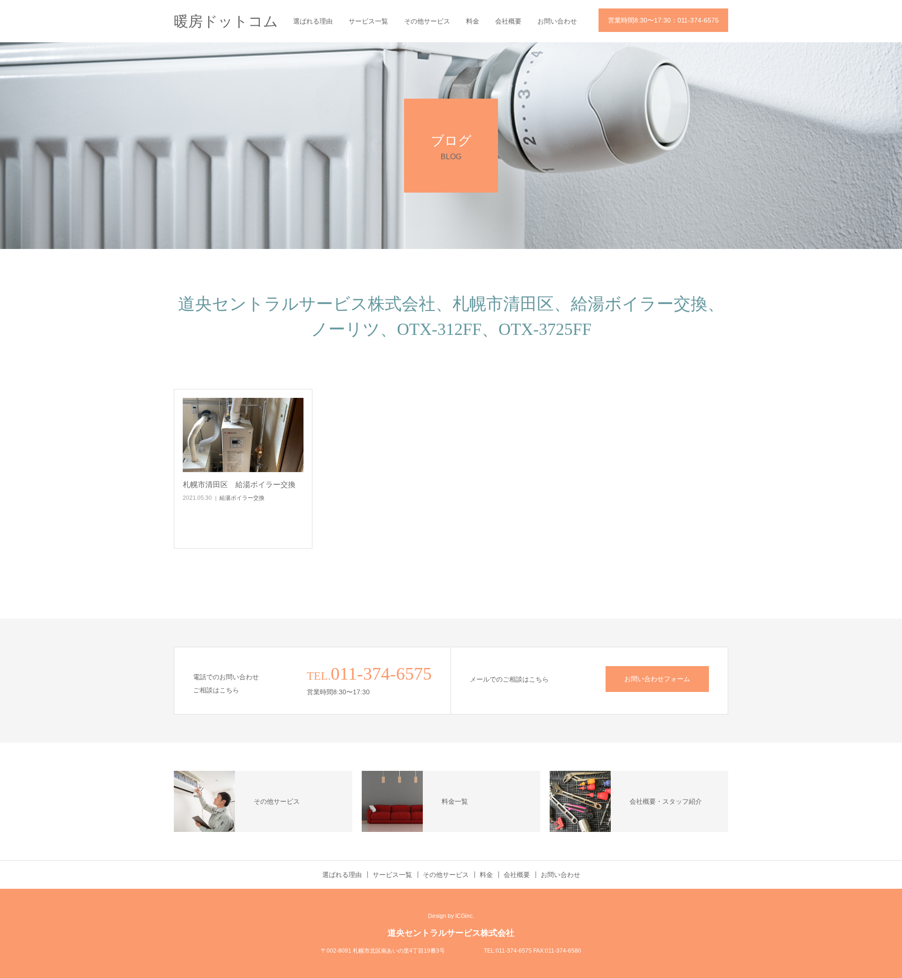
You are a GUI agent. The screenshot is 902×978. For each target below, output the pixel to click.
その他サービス (427, 21)
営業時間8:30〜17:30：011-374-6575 (663, 20)
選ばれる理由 (313, 21)
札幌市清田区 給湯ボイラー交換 (239, 485)
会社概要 (508, 21)
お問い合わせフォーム (657, 679)
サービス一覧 (368, 21)
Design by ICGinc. (451, 916)
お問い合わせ (557, 21)
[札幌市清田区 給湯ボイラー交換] (243, 435)
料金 (472, 21)
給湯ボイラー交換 (241, 498)
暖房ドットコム (226, 21)
